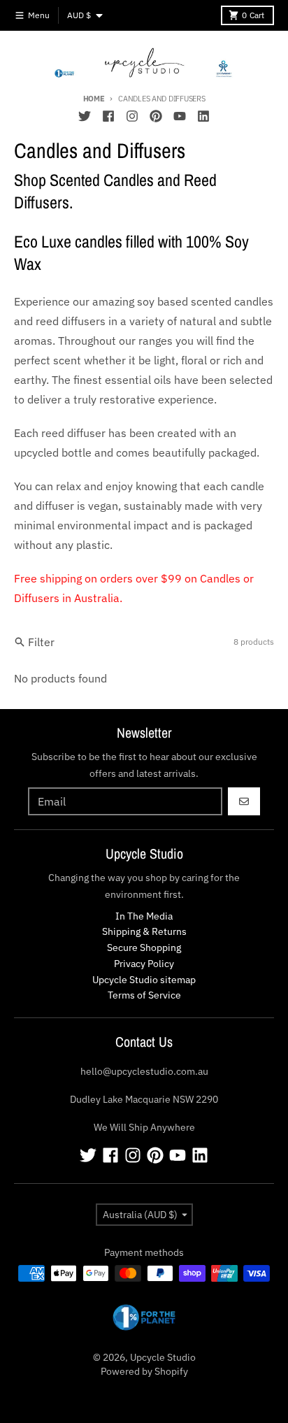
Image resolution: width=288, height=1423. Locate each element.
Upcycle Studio (163, 1357)
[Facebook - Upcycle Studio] (108, 116)
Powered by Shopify (144, 1371)
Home (94, 98)
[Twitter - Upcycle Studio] (84, 116)
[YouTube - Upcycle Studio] (180, 116)
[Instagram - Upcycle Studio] (132, 116)
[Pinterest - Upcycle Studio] (156, 116)
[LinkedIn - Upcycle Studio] (203, 116)
